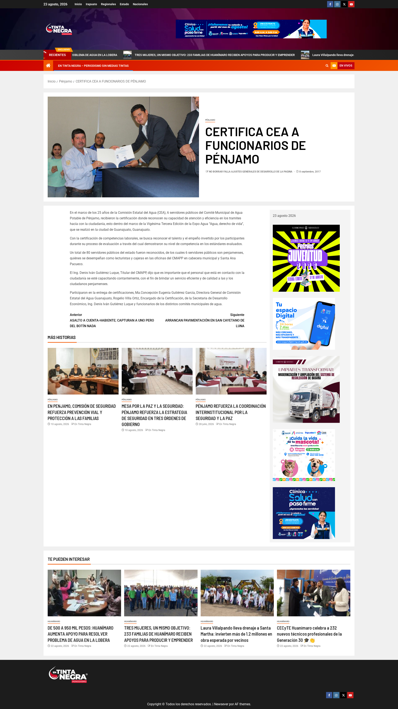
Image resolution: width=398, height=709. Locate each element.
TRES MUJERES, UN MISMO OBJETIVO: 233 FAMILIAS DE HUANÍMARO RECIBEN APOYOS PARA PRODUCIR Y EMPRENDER (176, 55)
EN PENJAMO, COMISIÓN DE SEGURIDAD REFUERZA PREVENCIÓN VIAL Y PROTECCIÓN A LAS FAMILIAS (82, 412)
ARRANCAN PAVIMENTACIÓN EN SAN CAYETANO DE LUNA (204, 320)
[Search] (327, 66)
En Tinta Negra (82, 424)
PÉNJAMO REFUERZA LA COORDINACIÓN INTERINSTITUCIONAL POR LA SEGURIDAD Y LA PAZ (231, 412)
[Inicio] (48, 66)
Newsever (221, 704)
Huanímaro (54, 621)
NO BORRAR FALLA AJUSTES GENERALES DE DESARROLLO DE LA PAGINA (251, 171)
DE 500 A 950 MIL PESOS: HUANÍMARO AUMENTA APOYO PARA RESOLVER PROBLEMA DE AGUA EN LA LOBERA (80, 634)
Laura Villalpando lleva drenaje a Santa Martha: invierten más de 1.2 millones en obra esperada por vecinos (236, 634)
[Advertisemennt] (251, 29)
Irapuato (91, 4)
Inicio (78, 4)
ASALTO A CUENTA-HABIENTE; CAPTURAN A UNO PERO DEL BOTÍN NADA (112, 320)
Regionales (108, 4)
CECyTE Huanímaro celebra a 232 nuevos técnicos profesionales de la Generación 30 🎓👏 (309, 634)
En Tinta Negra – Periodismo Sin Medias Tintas (93, 65)
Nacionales (140, 4)
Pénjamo (210, 120)
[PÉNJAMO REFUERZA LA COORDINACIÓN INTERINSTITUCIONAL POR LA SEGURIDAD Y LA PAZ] (231, 371)
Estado (124, 4)
